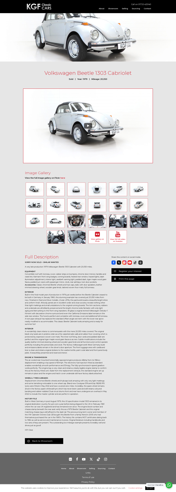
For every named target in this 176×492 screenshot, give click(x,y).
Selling (125, 9)
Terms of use (88, 477)
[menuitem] (101, 8)
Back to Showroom (42, 441)
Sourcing (136, 9)
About (101, 9)
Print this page (126, 279)
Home (63, 468)
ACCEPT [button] (150, 488)
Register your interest (130, 271)
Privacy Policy (88, 482)
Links (88, 473)
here (62, 178)
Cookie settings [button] (135, 488)
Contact (147, 9)
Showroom (113, 9)
